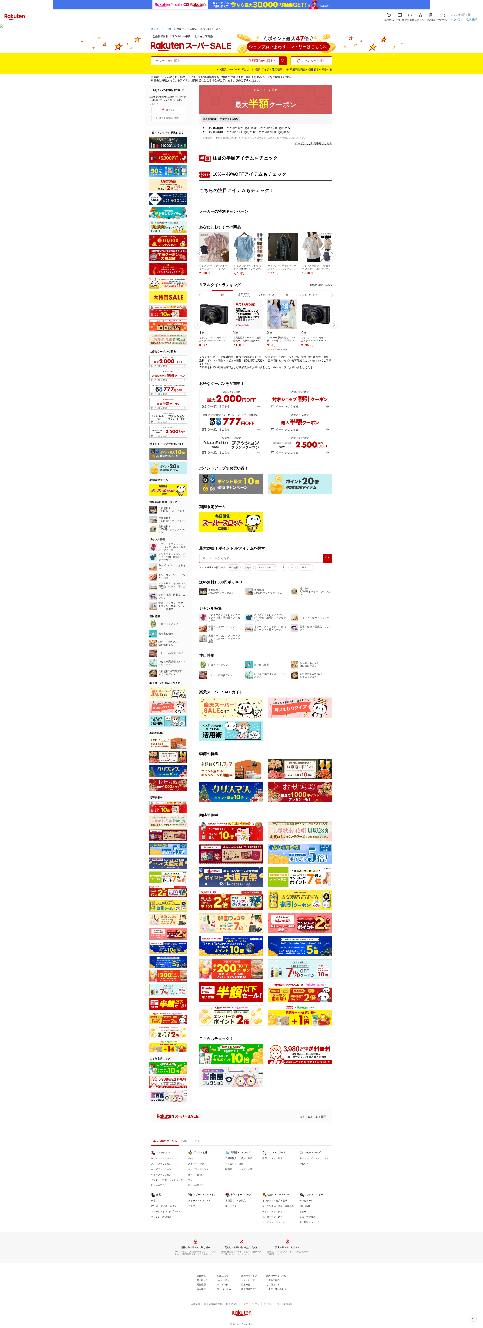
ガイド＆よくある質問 (313, 1116)
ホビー (302, 1211)
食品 (190, 1158)
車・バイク (231, 1206)
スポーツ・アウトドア (199, 1200)
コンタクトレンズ (267, 567)
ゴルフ (191, 1206)
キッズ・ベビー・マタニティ (314, 1158)
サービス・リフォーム (273, 1222)
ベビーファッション (161, 1174)
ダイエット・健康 (234, 1163)
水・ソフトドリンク (198, 1169)
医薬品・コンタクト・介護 (238, 1169)
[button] (400, 17)
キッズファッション (161, 1169)
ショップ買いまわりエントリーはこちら (286, 47)
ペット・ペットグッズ (273, 1211)
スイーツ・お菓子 (197, 1163)
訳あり (248, 567)
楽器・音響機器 (307, 1217)
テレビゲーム (306, 1200)
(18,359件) (282, 349)
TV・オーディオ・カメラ (163, 1206)
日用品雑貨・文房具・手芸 (238, 1158)
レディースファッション (163, 1158)
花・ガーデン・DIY (272, 1217)
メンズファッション (161, 1163)
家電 (153, 1200)
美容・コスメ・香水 (272, 1158)
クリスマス (305, 567)
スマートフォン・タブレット (165, 1211)
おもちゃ (303, 1163)
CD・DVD (304, 1206)
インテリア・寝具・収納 (274, 1200)
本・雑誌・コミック (309, 1222)
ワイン (191, 1180)
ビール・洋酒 (195, 1174)
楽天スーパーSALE (162, 29)
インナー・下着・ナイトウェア (167, 1180)
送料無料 (233, 567)
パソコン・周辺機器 (161, 1217)
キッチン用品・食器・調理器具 (278, 1206)
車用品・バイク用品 (235, 1200)
